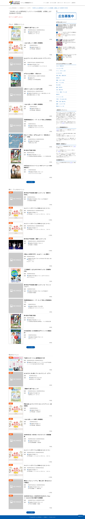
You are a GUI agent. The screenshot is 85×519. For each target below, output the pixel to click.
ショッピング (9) (59, 68)
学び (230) (58, 85)
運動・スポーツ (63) (60, 80)
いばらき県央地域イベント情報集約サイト (17, 8)
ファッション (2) (59, 96)
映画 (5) (57, 94)
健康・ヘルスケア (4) (60, 103)
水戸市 (29, 8)
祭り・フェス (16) (60, 82)
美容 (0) (57, 77)
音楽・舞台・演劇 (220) (61, 75)
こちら (63, 122)
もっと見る (31, 182)
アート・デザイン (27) (60, 70)
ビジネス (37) (59, 73)
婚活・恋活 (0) (59, 87)
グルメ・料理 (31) (60, 66)
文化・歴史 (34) (59, 89)
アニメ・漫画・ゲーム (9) (61, 92)
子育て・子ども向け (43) (61, 99)
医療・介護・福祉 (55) (60, 101)
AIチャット (80, 516)
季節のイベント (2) (60, 106)
